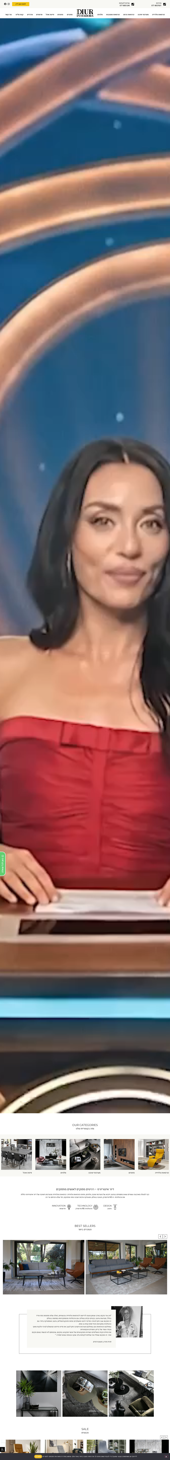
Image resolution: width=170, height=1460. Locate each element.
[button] (2, 1449)
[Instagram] (9, 4)
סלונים (63, 1172)
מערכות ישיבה (94, 1172)
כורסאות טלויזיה (162, 1172)
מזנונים (132, 1172)
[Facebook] (5, 4)
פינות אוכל (27, 1172)
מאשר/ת (38, 1456)
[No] (166, 1456)
